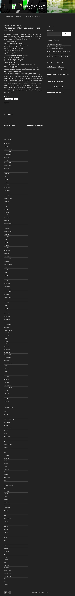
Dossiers (6, 447)
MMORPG (6, 491)
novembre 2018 (7, 154)
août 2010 (6, 390)
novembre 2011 (7, 357)
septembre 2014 (8, 264)
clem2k (19, 25)
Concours (6, 430)
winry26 (49, 81)
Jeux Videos (9, 114)
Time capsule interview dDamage (54, 44)
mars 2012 (6, 346)
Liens (5, 480)
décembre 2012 (7, 322)
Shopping (6, 557)
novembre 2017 (7, 165)
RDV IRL (6, 548)
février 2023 (7, 143)
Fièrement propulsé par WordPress (40, 592)
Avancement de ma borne (10, 419)
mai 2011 (6, 374)
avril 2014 (6, 278)
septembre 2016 (8, 198)
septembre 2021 (8, 149)
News (5, 496)
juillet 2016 (6, 204)
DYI (5, 452)
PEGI (5, 515)
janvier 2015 (7, 253)
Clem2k (6, 425)
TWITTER (6, 567)
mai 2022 (6, 146)
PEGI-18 (6, 532)
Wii (4, 578)
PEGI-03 (6, 521)
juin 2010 (6, 396)
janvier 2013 (7, 319)
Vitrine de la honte (8, 16)
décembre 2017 (7, 162)
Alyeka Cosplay (51, 67)
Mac (5, 488)
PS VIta (6, 537)
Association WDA (8, 417)
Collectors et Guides (8, 428)
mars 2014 (6, 280)
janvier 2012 (7, 352)
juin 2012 (6, 338)
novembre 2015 (7, 226)
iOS (5, 471)
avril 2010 (6, 401)
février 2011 (7, 379)
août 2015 (6, 234)
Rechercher (50, 30)
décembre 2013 (7, 289)
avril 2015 (6, 245)
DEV (5, 439)
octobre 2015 (7, 228)
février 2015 (7, 250)
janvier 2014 (7, 286)
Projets (5, 535)
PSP (5, 546)
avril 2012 (6, 344)
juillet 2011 (6, 368)
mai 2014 (6, 275)
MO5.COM (6, 493)
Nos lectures (7, 507)
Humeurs (6, 463)
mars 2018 (6, 160)
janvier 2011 (7, 382)
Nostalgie (6, 510)
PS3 (5, 540)
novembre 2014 (7, 258)
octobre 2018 (7, 157)
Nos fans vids (7, 504)
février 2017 (7, 187)
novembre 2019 (7, 151)
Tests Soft (6, 565)
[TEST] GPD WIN (58, 81)
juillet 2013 (6, 302)
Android (6, 414)
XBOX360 (6, 584)
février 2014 (7, 283)
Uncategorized (7, 570)
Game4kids (6, 458)
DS (4, 450)
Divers (5, 441)
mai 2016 (6, 209)
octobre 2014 (7, 261)
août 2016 (6, 201)
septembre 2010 (8, 387)
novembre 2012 (7, 324)
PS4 (5, 543)
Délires (5, 433)
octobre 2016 (7, 195)
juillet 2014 (6, 269)
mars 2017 (6, 184)
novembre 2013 (7, 291)
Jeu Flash (6, 474)
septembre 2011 (8, 363)
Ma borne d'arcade (8, 485)
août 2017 (6, 173)
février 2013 (7, 316)
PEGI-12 (6, 526)
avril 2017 (6, 182)
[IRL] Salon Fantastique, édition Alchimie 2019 (57, 54)
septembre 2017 (8, 171)
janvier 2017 (7, 190)
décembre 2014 (7, 256)
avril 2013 (6, 311)
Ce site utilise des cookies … (33, 16)
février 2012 (7, 349)
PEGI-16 (6, 529)
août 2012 (6, 333)
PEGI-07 (6, 524)
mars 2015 (6, 247)
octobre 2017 (7, 168)
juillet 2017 (6, 176)
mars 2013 (6, 313)
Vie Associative (7, 573)
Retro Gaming (7, 551)
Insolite (5, 466)
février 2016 (7, 217)
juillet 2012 (6, 335)
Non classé (6, 502)
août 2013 (6, 300)
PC (4, 513)
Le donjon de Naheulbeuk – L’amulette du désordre (58, 51)
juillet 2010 (6, 393)
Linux (5, 482)
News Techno (7, 499)
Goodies (6, 460)
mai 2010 (6, 398)
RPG (5, 554)
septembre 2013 (8, 297)
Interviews (6, 469)
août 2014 (6, 267)
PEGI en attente (7, 518)
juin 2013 (6, 305)
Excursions (6, 455)
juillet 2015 (6, 236)
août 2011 (6, 365)
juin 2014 (6, 272)
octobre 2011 (7, 360)
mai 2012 (6, 341)
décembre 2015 (7, 223)
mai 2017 (6, 179)
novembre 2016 (7, 193)
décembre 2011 (7, 354)
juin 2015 (6, 239)
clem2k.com (35, 5)
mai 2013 (6, 308)
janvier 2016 (7, 220)
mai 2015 (6, 242)
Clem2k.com (19, 16)
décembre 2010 (8, 385)
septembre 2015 (8, 231)
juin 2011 (6, 371)
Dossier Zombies (8, 444)
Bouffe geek (7, 422)
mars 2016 (6, 215)
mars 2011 (6, 376)
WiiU (5, 581)
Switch (5, 562)
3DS (5, 411)
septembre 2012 (8, 330)
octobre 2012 (7, 327)
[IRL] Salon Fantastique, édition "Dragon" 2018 (57, 56)
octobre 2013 (7, 294)
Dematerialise (7, 436)
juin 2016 (6, 206)
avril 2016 (6, 212)
